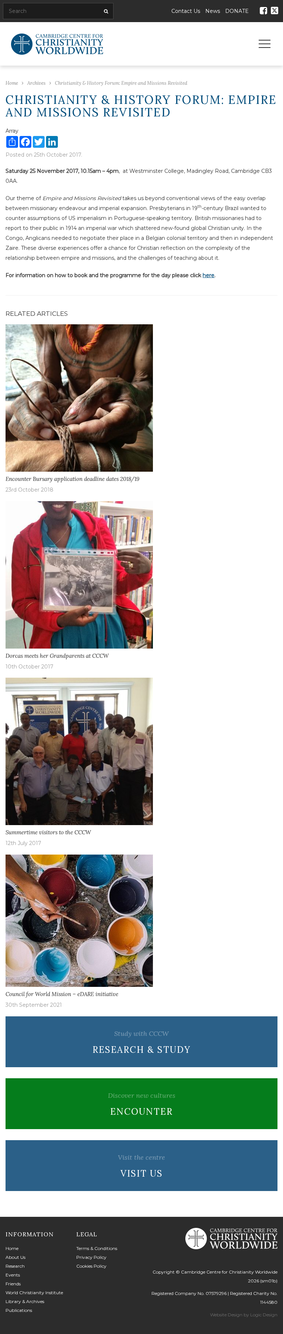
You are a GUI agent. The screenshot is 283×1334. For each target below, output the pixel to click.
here (208, 275)
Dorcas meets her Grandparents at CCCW (57, 655)
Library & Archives (25, 1301)
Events (13, 1275)
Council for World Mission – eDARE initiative (62, 994)
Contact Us (185, 11)
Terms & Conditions (96, 1248)
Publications (19, 1310)
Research (15, 1266)
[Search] (105, 11)
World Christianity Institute (34, 1292)
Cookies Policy (91, 1266)
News (212, 11)
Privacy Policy (91, 1257)
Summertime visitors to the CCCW (48, 832)
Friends (13, 1283)
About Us (15, 1257)
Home (12, 1248)
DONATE (237, 11)
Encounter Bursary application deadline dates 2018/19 (72, 478)
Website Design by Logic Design (243, 1314)
